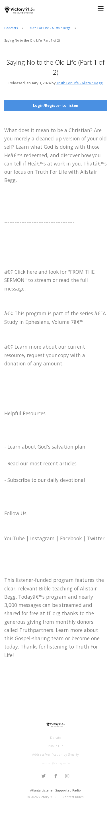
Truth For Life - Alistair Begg (49, 28)
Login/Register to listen (55, 105)
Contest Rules (73, 797)
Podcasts (11, 28)
